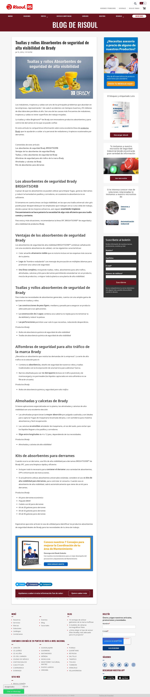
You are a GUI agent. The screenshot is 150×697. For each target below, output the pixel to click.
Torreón (73, 665)
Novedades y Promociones (108, 8)
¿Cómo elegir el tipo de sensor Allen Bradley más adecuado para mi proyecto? (81, 632)
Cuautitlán (18, 665)
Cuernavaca (18, 668)
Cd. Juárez (17, 650)
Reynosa (73, 653)
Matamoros (46, 653)
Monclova (45, 659)
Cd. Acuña (17, 653)
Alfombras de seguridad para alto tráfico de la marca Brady (39, 158)
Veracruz (73, 668)
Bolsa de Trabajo (134, 8)
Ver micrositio (121, 178)
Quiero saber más (79, 593)
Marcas (10, 16)
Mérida (44, 656)
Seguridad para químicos (49, 598)
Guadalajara (47, 648)
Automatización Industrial (127, 222)
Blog (43, 623)
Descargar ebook (121, 135)
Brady (23, 598)
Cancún (16, 648)
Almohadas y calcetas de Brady (28, 161)
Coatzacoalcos (20, 662)
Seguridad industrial (33, 598)
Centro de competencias (64, 16)
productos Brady (37, 223)
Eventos (44, 620)
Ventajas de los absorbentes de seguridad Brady (35, 151)
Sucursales (122, 8)
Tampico (72, 659)
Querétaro (74, 650)
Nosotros (102, 16)
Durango (17, 670)
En (144, 3)
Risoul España (19, 683)
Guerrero (45, 650)
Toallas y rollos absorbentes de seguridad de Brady (36, 154)
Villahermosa (75, 670)
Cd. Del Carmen (19, 656)
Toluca (72, 662)
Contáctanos (139, 16)
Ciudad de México (21, 659)
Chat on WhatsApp (14, 691)
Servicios (16, 623)
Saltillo (73, 656)
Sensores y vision (125, 207)
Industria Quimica (65, 598)
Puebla (72, 648)
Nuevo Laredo (47, 667)
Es (141, 3)
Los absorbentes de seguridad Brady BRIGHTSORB (36, 148)
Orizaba (44, 670)
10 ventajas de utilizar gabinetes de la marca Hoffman (81, 621)
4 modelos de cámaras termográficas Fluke (78, 626)
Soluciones (26, 16)
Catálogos (85, 16)
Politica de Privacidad (106, 695)
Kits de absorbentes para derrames (29, 164)
